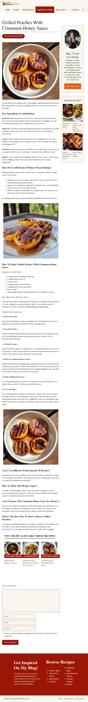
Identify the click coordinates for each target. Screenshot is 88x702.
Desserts (53, 681)
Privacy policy (69, 699)
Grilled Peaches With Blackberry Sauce (47, 562)
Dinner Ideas (60, 9)
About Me (75, 9)
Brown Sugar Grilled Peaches (77, 154)
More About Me (72, 86)
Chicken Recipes (30, 556)
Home (8, 9)
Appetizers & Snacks (44, 9)
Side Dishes (54, 679)
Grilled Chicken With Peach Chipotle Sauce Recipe (31, 562)
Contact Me (79, 699)
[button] (83, 9)
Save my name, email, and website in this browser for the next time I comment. (30, 634)
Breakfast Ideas (28, 9)
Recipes (16, 9)
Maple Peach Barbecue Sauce (10, 561)
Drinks (69, 684)
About (60, 699)
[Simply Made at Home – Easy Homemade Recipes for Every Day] (11, 3)
